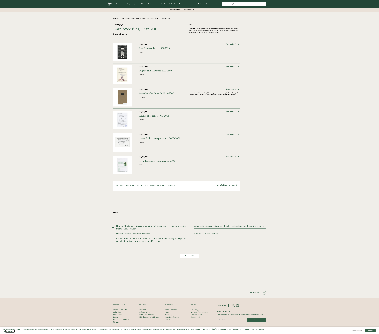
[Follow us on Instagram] (237, 305)
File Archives (175, 10)
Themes (116, 322)
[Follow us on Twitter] (233, 305)
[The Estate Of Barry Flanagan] (110, 4)
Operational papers (128, 18)
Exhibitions (117, 315)
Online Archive (144, 312)
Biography (130, 4)
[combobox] (241, 4)
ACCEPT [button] (370, 330)
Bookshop (169, 315)
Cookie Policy (196, 317)
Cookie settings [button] (357, 330)
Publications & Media (167, 4)
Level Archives (188, 10)
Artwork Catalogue (120, 310)
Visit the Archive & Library (149, 317)
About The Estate (171, 310)
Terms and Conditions (199, 312)
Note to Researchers (146, 315)
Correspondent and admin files (147, 18)
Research (192, 4)
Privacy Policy (196, 315)
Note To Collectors (172, 317)
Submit (256, 320)
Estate (200, 4)
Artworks (119, 4)
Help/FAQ (194, 310)
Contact (216, 4)
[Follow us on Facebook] (228, 305)
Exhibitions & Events (146, 4)
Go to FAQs (189, 256)
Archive (182, 4)
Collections (117, 312)
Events (115, 317)
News (208, 4)
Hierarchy (116, 18)
